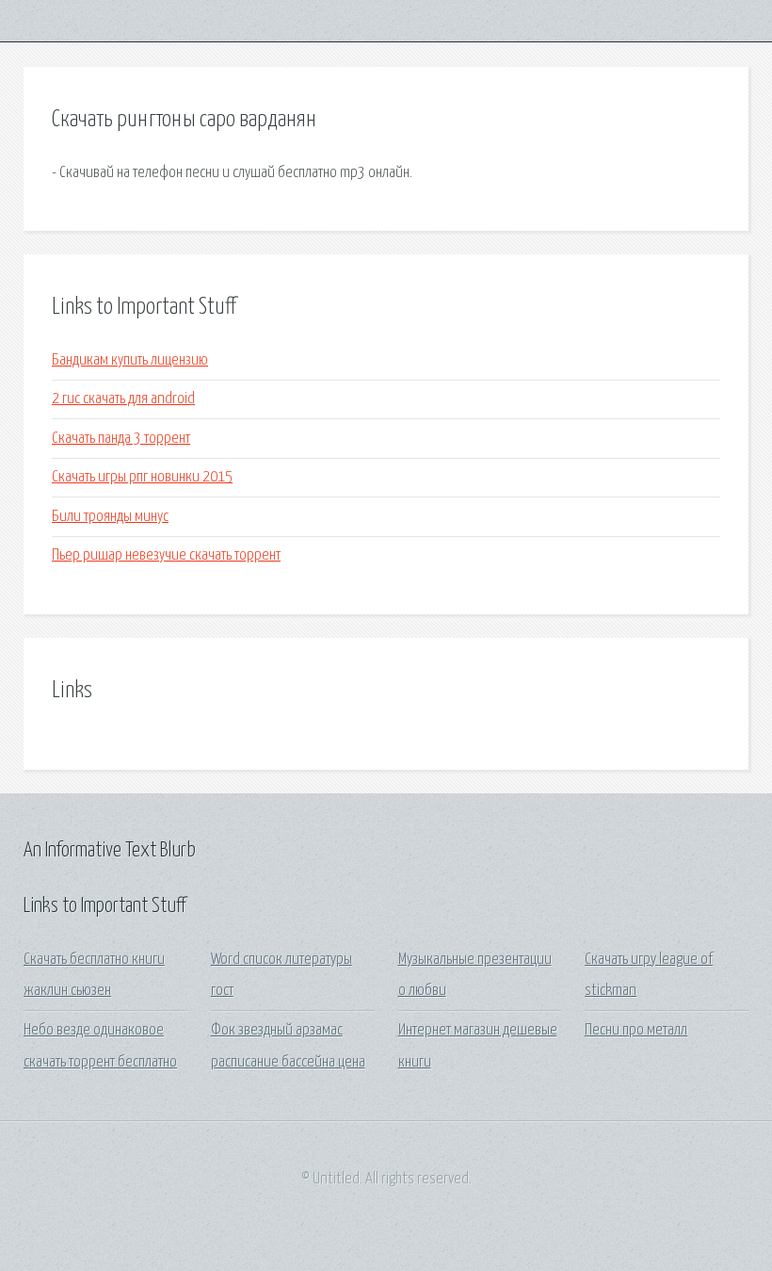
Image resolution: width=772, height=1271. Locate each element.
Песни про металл (636, 1030)
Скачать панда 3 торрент (121, 439)
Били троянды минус (110, 517)
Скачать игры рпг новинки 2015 (142, 477)
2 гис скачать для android (123, 399)
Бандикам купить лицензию (130, 360)
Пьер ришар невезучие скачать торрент (166, 555)
